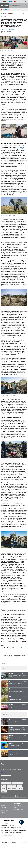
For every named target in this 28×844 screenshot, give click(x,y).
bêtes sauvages (15, 782)
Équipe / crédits (4, 807)
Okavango (14, 785)
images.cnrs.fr (23, 647)
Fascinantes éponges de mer (15, 745)
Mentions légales (4, 815)
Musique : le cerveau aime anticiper (16, 707)
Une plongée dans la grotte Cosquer (16, 737)
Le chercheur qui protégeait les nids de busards (17, 754)
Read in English (6, 9)
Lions (21, 782)
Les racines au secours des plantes (16, 691)
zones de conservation (11, 788)
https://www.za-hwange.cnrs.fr (11, 656)
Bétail (9, 785)
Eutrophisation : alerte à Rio (15, 699)
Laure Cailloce (11, 29)
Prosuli (9, 782)
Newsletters (3, 805)
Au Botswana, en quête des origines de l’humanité (17, 730)
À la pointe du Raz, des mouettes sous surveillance (17, 722)
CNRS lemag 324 (17, 805)
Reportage (3, 16)
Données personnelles (5, 814)
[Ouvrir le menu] (25, 1)
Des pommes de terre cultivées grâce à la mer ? (17, 676)
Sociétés (11, 13)
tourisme (20, 788)
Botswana (19, 785)
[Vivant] (4, 675)
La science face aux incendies (15, 683)
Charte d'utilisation (4, 810)
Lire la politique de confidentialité (8, 838)
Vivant (4, 13)
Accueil (7, 1)
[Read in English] (15, 1)
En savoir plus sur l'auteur (6, 775)
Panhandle (4, 782)
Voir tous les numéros (18, 809)
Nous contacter (3, 808)
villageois (3, 788)
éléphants (4, 785)
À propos (2, 803)
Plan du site (3, 812)
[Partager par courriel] (13, 796)
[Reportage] (4, 721)
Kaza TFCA (4, 791)
